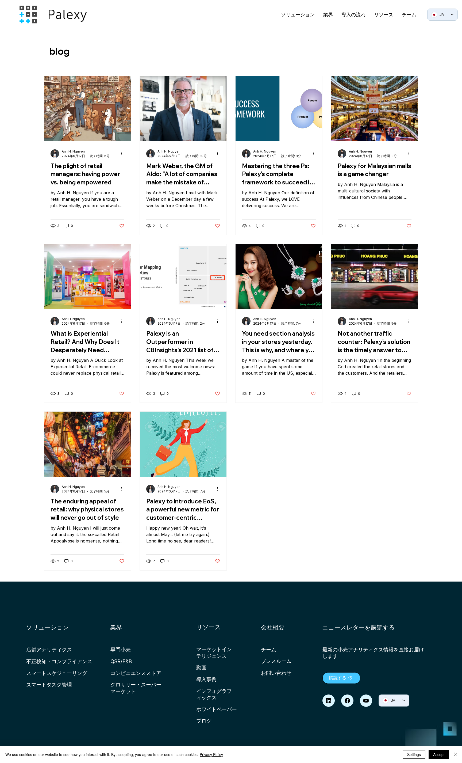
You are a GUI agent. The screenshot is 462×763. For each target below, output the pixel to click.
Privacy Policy (211, 754)
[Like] (328, 700)
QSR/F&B (121, 661)
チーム (268, 649)
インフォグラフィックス (214, 694)
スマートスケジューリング (56, 673)
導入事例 (206, 679)
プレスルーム (276, 661)
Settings (414, 754)
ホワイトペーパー (216, 709)
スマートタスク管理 (49, 684)
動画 (201, 667)
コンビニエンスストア (135, 673)
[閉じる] (455, 754)
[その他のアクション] (123, 153)
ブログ (203, 721)
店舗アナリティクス (49, 649)
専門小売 (120, 649)
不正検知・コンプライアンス (59, 661)
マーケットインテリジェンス (214, 652)
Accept (439, 754)
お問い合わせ (276, 673)
